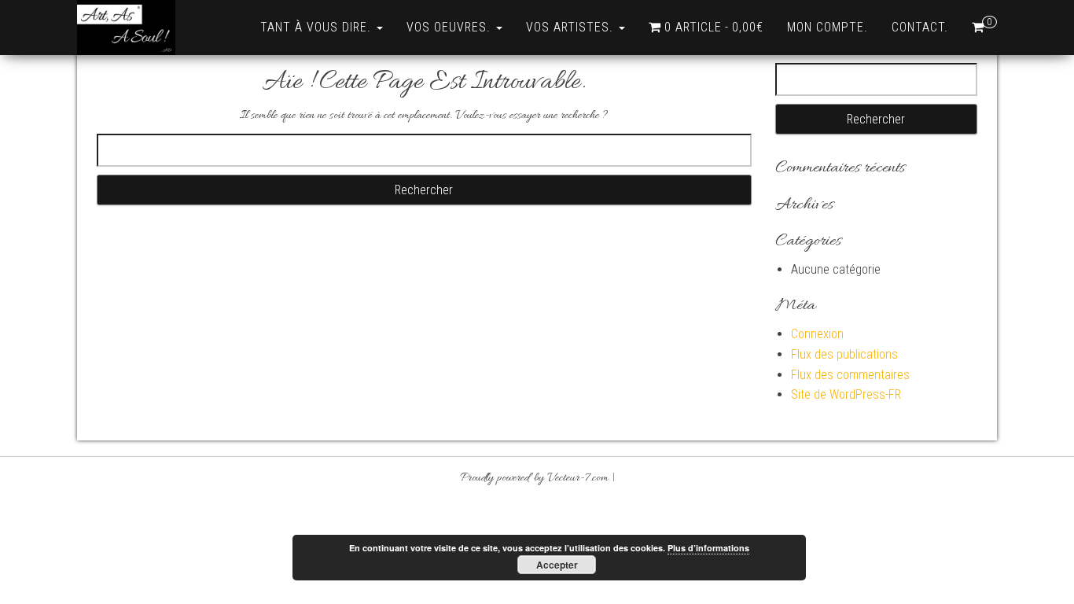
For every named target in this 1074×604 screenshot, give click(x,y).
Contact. (920, 27)
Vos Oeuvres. (450, 27)
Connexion (817, 333)
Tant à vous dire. (317, 27)
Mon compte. (827, 27)
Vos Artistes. (571, 27)
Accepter (557, 565)
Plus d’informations (708, 548)
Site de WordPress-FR (846, 394)
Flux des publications (844, 354)
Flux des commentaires (850, 374)
